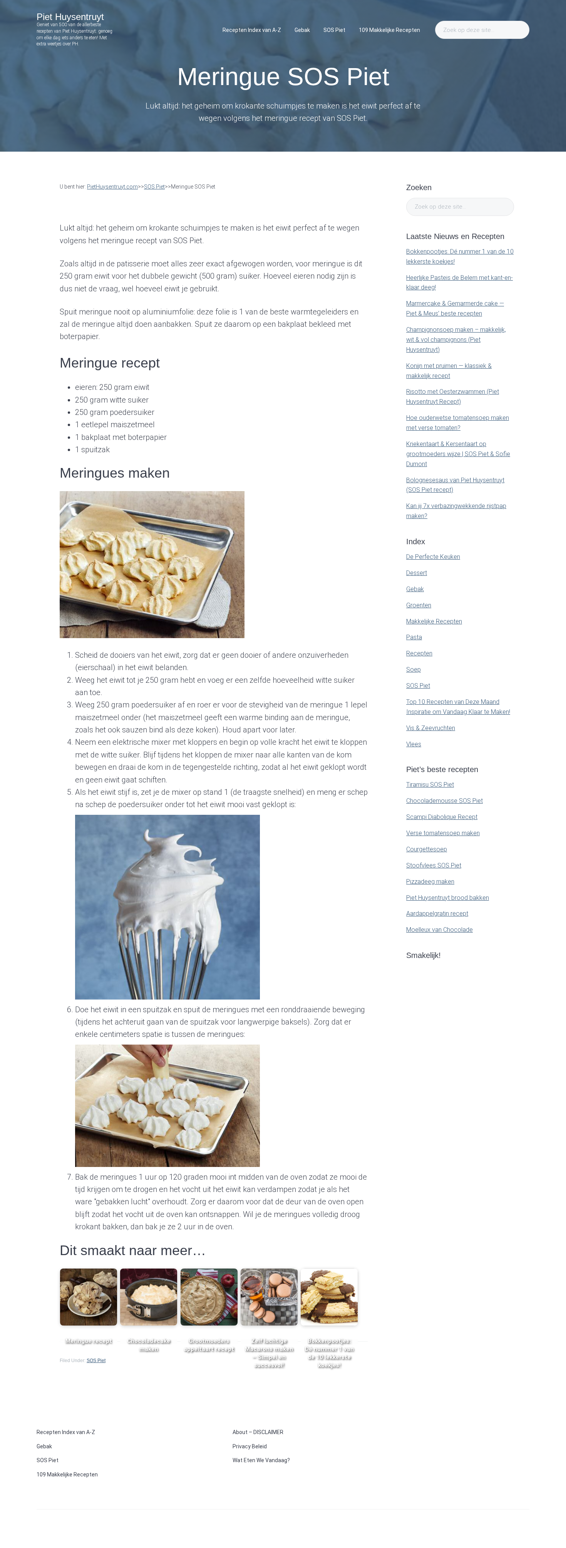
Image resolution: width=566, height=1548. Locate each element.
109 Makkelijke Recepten (67, 1474)
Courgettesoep (426, 849)
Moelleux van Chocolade (439, 929)
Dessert (416, 573)
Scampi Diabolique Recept (441, 817)
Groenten (418, 605)
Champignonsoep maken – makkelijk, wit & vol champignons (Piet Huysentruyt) (456, 339)
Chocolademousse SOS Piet (444, 800)
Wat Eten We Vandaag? (261, 1460)
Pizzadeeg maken (430, 881)
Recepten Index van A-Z (66, 1432)
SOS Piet (96, 1360)
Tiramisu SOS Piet (430, 784)
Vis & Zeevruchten (430, 728)
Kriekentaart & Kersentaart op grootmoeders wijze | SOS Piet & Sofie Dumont (458, 454)
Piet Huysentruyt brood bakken (447, 897)
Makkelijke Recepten (434, 621)
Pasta (414, 637)
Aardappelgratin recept (437, 913)
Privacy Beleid (250, 1446)
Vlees (413, 744)
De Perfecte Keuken (433, 556)
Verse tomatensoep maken (443, 833)
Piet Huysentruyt (70, 17)
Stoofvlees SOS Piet (433, 865)
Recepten (419, 653)
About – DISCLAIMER (258, 1432)
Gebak (415, 589)
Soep (413, 669)
